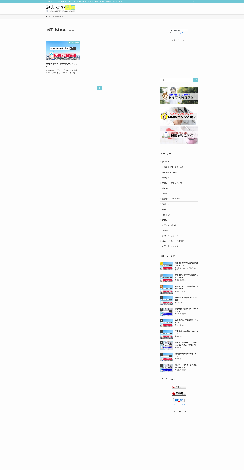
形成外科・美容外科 (170, 236)
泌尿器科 (165, 193)
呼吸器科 (165, 178)
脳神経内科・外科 (169, 172)
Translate (185, 33)
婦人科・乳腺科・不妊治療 (173, 241)
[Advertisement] (179, 57)
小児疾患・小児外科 (170, 246)
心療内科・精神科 (169, 225)
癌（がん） (166, 162)
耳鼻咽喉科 (166, 215)
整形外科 (165, 188)
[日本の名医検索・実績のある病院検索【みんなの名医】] (60, 8)
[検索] (196, 1)
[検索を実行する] (195, 80)
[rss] (193, 1)
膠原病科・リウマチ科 (171, 199)
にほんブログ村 (179, 404)
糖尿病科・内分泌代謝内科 (173, 183)
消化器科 (165, 220)
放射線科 (165, 204)
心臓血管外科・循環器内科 (173, 167)
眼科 (164, 209)
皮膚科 (165, 230)
